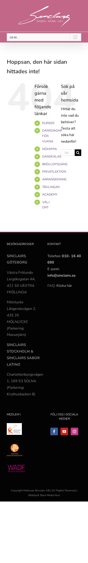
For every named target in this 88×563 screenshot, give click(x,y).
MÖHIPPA (49, 149)
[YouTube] (64, 431)
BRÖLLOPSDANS (54, 164)
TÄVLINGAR (51, 187)
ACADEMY (49, 194)
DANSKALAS (51, 156)
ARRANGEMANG (54, 179)
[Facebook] (54, 431)
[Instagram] (74, 431)
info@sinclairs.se (61, 275)
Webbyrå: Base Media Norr (44, 495)
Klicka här (64, 285)
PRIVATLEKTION (54, 172)
